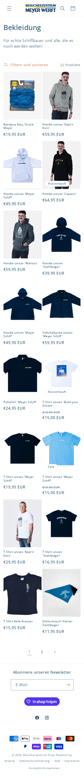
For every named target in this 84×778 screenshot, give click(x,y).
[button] (9, 8)
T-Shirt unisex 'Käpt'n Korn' (19, 553)
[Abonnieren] (68, 684)
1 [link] (29, 651)
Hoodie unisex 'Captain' (59, 194)
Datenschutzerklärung (35, 761)
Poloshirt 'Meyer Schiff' (20, 402)
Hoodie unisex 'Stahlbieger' (52, 265)
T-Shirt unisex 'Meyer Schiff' (19, 478)
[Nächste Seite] (54, 652)
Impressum (71, 761)
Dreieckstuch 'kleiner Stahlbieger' (57, 623)
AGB (57, 761)
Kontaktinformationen (44, 768)
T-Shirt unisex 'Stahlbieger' (52, 553)
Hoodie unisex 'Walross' (21, 263)
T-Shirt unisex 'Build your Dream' (60, 404)
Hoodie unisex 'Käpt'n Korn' (58, 126)
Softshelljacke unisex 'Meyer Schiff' (57, 334)
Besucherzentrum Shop (39, 755)
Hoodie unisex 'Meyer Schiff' (19, 195)
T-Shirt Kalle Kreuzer (18, 621)
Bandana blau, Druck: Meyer (19, 126)
